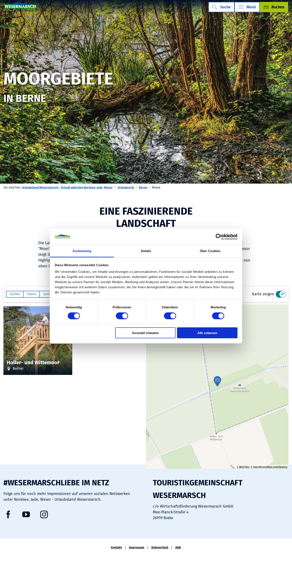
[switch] (122, 315)
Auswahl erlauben (145, 333)
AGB (178, 547)
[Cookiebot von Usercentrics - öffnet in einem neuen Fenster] (218, 237)
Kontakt (116, 547)
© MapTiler (243, 467)
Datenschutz (159, 547)
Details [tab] (146, 251)
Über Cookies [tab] (210, 251)
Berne (143, 187)
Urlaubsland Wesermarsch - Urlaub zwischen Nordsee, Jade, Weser (67, 187)
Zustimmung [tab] (81, 251)
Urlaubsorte (126, 187)
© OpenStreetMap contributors (269, 467)
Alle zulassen (207, 333)
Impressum (136, 547)
